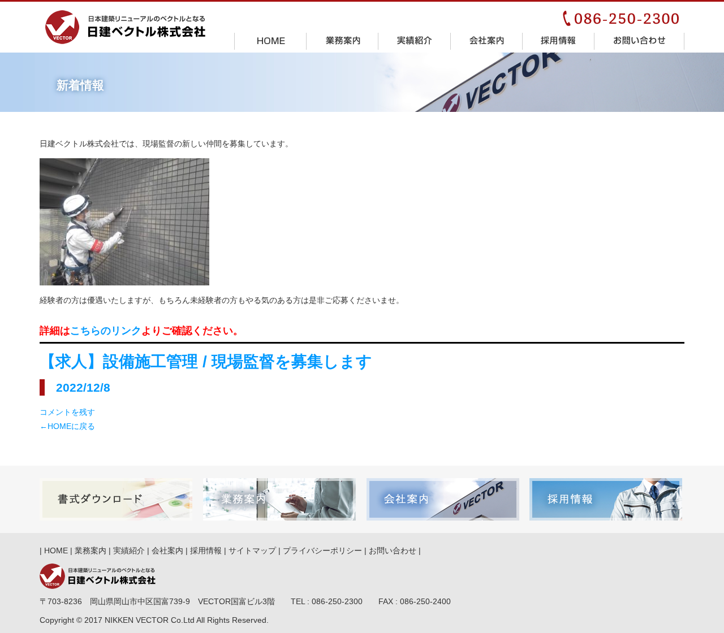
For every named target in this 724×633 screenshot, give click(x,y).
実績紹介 (414, 41)
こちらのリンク (105, 330)
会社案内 (487, 41)
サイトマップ (252, 550)
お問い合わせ (639, 41)
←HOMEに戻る (67, 426)
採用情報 (558, 41)
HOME (271, 41)
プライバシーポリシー (322, 550)
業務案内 (342, 41)
